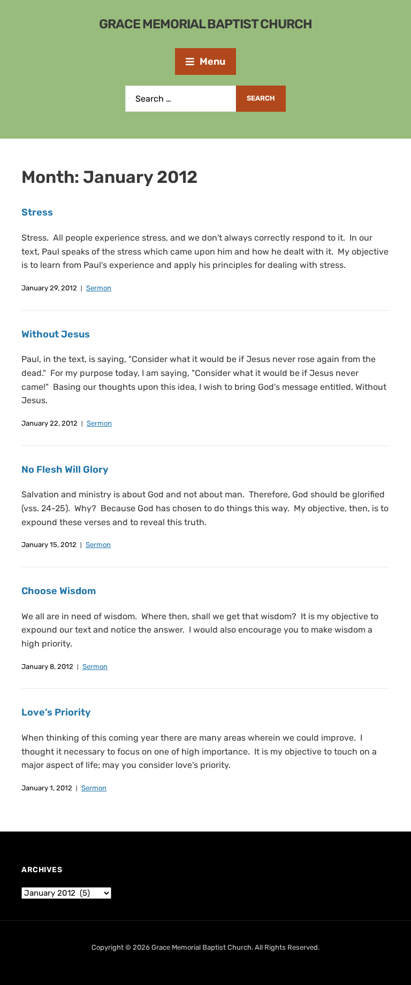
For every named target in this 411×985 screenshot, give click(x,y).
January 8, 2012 (47, 667)
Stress (37, 212)
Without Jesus (55, 334)
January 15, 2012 (49, 545)
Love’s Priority (56, 712)
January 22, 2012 (49, 423)
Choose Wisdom (58, 591)
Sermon (98, 288)
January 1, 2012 (46, 788)
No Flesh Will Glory (65, 469)
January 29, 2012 (49, 288)
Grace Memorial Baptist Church (205, 24)
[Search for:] (180, 99)
